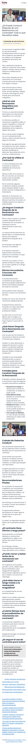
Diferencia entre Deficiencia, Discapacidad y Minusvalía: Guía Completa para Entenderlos (14, 689)
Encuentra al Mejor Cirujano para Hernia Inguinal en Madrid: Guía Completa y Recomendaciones (13, 702)
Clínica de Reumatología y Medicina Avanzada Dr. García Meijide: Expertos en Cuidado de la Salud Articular (13, 731)
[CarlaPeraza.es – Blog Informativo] (5, 3)
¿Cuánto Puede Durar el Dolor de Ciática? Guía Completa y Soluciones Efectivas (13, 710)
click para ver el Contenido (12, 43)
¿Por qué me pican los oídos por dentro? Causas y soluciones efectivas (13, 723)
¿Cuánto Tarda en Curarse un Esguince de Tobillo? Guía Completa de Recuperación (13, 717)
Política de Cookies (16, 742)
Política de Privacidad (14, 740)
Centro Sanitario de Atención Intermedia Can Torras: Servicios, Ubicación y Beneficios (13, 681)
